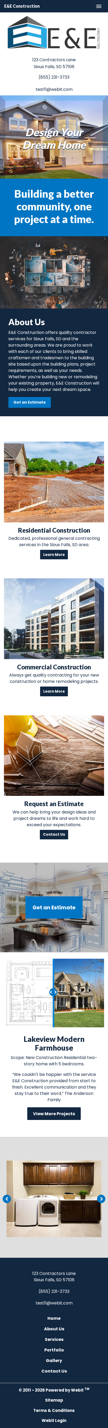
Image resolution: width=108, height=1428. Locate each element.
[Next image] (101, 1199)
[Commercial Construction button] (54, 618)
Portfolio (54, 1350)
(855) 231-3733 (54, 77)
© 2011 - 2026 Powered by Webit (54, 1390)
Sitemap (54, 1400)
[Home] (54, 33)
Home (54, 1318)
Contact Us (54, 1371)
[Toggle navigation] (99, 6)
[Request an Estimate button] (54, 755)
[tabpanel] (54, 1199)
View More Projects (54, 1114)
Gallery (54, 1361)
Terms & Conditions (54, 1410)
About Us (54, 1329)
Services (54, 1339)
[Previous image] (7, 1199)
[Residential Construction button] (54, 482)
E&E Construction (22, 5)
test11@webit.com (54, 89)
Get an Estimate (29, 402)
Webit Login (54, 1420)
